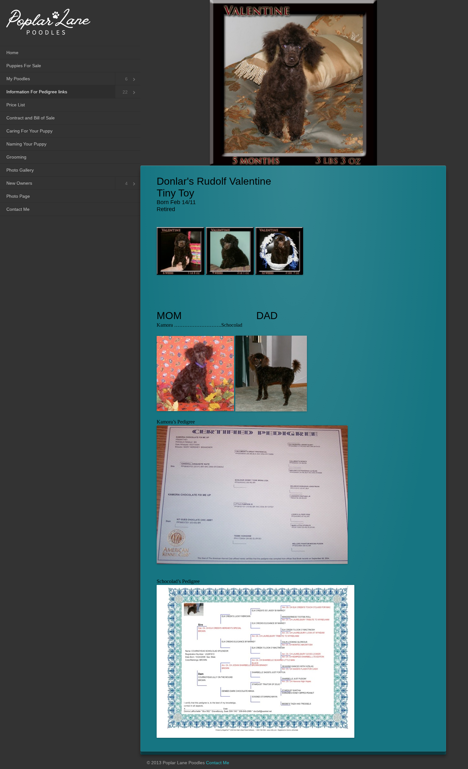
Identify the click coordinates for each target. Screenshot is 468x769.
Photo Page (18, 196)
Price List (15, 104)
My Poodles (18, 78)
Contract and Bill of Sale (30, 117)
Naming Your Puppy (26, 143)
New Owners (19, 183)
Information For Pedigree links (36, 91)
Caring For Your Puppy (29, 130)
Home (12, 52)
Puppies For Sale (23, 65)
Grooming (16, 157)
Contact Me (18, 209)
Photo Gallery (20, 170)
